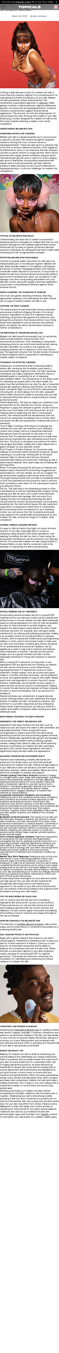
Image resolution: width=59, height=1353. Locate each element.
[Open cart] (55, 7)
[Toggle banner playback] (56, 2)
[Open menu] (3, 7)
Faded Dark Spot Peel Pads (29, 2)
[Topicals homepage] (29, 7)
